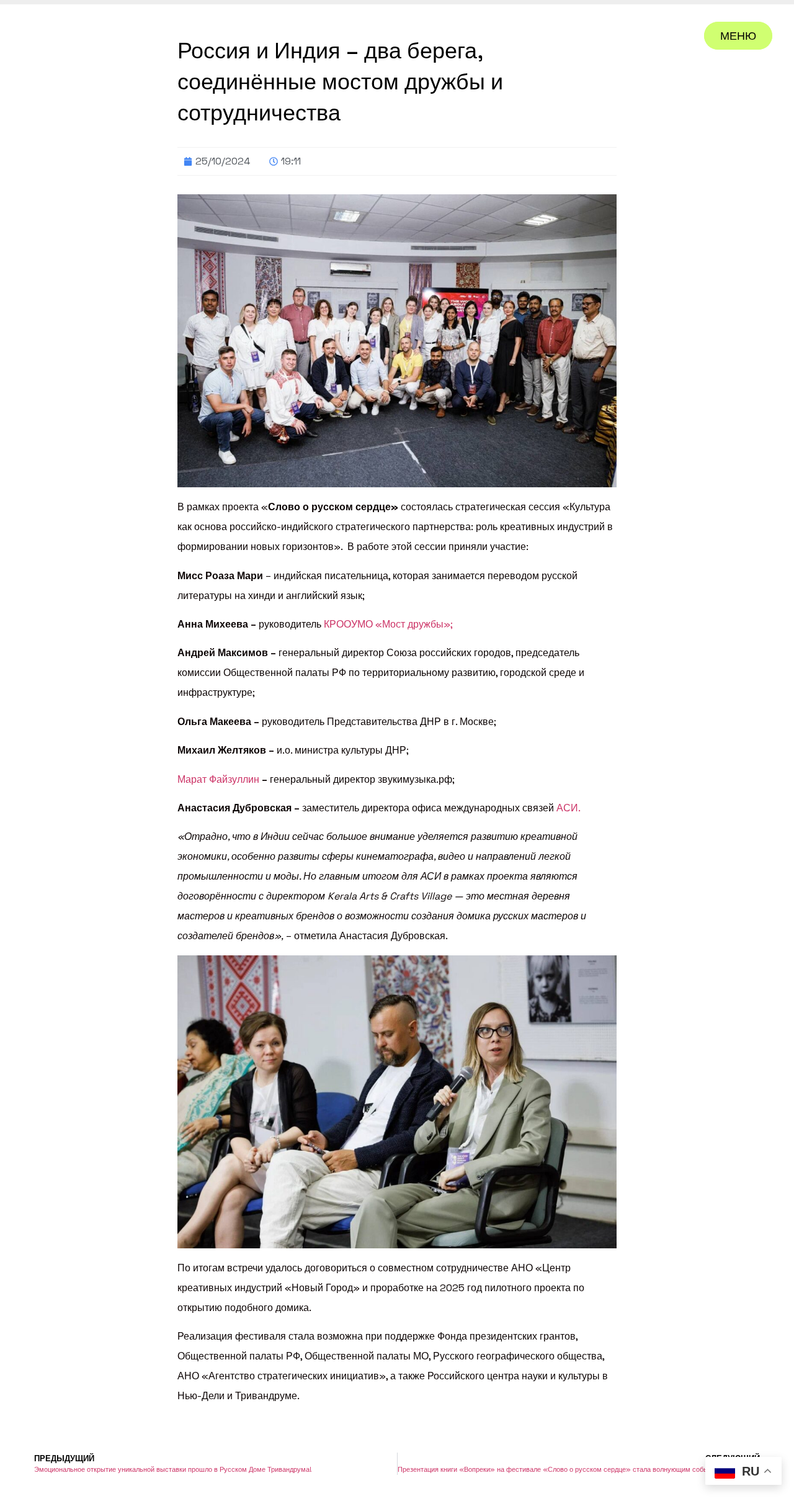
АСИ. (568, 807)
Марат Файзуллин (218, 779)
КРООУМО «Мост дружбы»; (388, 624)
